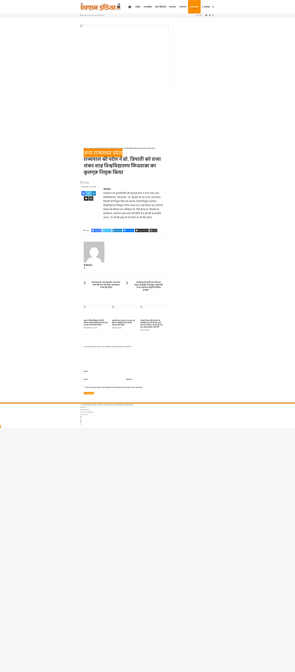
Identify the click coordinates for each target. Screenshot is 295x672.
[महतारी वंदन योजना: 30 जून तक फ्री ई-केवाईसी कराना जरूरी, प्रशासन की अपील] (124, 307)
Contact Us (84, 414)
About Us (83, 407)
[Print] (91, 198)
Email (86, 379)
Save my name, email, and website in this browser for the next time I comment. (114, 387)
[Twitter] (88, 193)
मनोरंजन (182, 6)
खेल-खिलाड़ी (160, 6)
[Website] (84, 268)
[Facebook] (83, 193)
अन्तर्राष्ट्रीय (147, 6)
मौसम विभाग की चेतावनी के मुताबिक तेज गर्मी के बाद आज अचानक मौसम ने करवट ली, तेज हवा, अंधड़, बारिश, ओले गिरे (151, 323)
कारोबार (172, 6)
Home (87, 148)
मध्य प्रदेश (112, 152)
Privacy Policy (84, 409)
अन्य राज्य (194, 6)
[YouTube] (81, 422)
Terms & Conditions (87, 412)
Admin (86, 182)
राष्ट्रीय (137, 6)
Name (86, 371)
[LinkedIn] (93, 193)
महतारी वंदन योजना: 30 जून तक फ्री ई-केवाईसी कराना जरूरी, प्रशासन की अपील (123, 322)
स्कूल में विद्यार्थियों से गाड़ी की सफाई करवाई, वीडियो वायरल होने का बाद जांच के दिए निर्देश (96, 322)
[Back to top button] (0, 426)
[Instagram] (80, 424)
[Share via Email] (86, 198)
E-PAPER (206, 6)
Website (129, 379)
